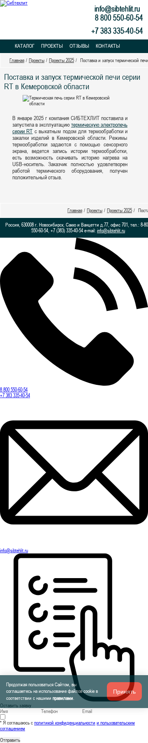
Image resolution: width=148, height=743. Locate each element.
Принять (124, 691)
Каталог (25, 46)
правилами (63, 698)
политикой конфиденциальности (64, 723)
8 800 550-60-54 (14, 390)
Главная (16, 60)
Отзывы (79, 46)
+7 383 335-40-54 (15, 395)
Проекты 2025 (61, 60)
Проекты (52, 46)
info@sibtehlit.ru (117, 8)
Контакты (108, 46)
